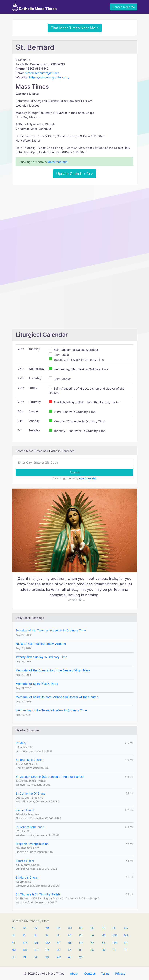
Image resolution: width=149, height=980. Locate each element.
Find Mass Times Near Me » (74, 28)
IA (58, 935)
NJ (103, 942)
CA (58, 927)
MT (58, 942)
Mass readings (57, 162)
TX (125, 949)
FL (114, 927)
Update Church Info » (74, 173)
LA (92, 935)
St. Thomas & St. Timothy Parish (38, 894)
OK (47, 949)
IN (46, 935)
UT (13, 957)
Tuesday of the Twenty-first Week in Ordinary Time (51, 630)
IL (35, 935)
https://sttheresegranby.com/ (49, 77)
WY (81, 957)
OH (36, 949)
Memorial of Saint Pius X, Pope (37, 683)
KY (80, 935)
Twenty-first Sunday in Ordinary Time (41, 657)
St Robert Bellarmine (30, 827)
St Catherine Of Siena (30, 793)
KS (69, 935)
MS (36, 942)
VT (24, 957)
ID (24, 935)
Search (74, 472)
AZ (36, 927)
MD (114, 935)
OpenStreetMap (87, 478)
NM (114, 942)
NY (126, 942)
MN (25, 942)
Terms (105, 973)
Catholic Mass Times (37, 9)
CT (81, 927)
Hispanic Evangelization (32, 844)
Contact (89, 973)
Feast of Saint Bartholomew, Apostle (41, 643)
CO (70, 927)
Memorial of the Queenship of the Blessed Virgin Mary (53, 670)
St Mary (21, 743)
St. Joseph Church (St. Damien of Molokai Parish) (50, 776)
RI (80, 949)
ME (103, 935)
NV (81, 942)
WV (58, 957)
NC (13, 949)
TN (114, 949)
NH (92, 942)
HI (13, 935)
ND (25, 949)
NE (70, 942)
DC (103, 927)
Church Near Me (123, 7)
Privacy (120, 973)
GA (126, 927)
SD (103, 949)
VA (35, 957)
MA (126, 935)
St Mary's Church (27, 877)
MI (13, 942)
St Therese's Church (29, 759)
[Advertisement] (74, 214)
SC (92, 949)
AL (13, 927)
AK (24, 927)
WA (47, 957)
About (74, 973)
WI (69, 957)
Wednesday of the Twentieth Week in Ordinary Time (51, 710)
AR (47, 927)
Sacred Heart (25, 810)
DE (92, 927)
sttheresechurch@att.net (42, 73)
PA (69, 949)
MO (47, 942)
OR (58, 949)
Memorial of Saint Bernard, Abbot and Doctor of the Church (57, 697)
